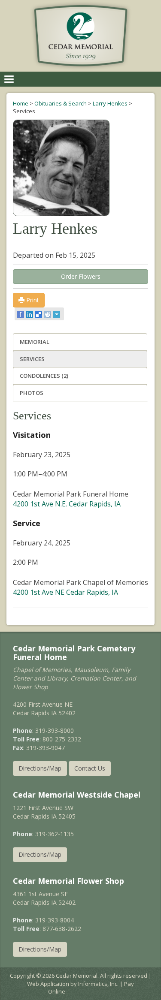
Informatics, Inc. (98, 984)
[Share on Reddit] (48, 314)
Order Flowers (80, 276)
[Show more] (57, 314)
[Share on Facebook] (21, 314)
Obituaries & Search (60, 103)
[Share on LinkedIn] (30, 314)
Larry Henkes (110, 103)
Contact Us (89, 768)
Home (20, 103)
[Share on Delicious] (39, 314)
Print (31, 300)
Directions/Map (39, 768)
